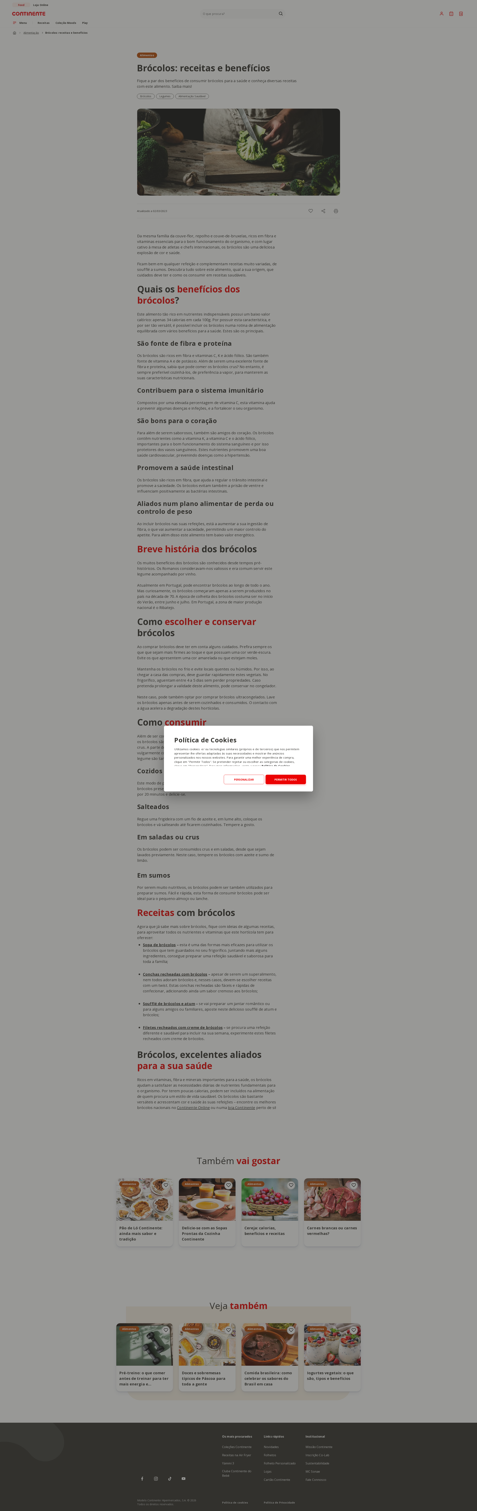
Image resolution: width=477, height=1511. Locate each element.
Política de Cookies (276, 766)
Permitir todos (285, 779)
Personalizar (244, 779)
